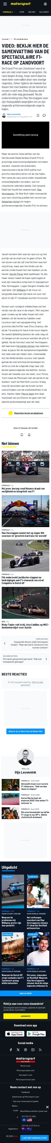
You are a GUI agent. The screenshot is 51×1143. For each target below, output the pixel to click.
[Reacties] (45, 115)
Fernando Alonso (25, 346)
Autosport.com (25, 1075)
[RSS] (40, 1050)
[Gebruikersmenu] (45, 4)
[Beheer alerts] (29, 435)
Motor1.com (25, 1066)
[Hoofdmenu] (5, 4)
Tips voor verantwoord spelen (25, 1101)
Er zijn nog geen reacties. (25, 683)
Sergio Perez (16, 273)
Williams (21, 289)
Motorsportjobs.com (25, 1070)
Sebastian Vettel (11, 201)
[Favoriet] (38, 115)
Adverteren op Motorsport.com (25, 1096)
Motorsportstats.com (25, 1079)
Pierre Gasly (27, 393)
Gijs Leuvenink (14, 114)
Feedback (25, 1092)
